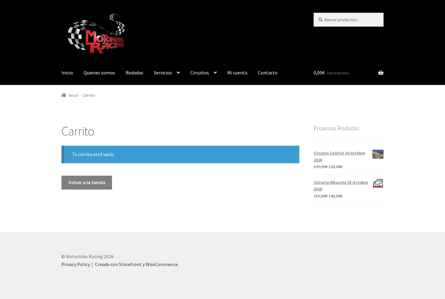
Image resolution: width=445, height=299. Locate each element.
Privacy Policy (75, 264)
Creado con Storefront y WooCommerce (136, 264)
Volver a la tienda (86, 182)
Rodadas (134, 73)
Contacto (268, 73)
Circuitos (199, 73)
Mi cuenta (237, 73)
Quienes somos (99, 73)
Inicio (67, 73)
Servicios (163, 73)
